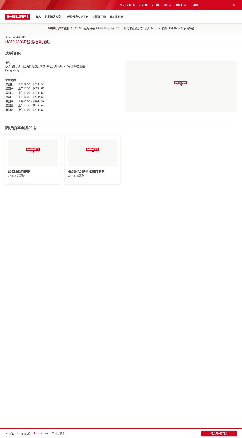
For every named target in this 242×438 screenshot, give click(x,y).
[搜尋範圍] (234, 5)
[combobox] (214, 5)
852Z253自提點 (19, 171)
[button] (180, 83)
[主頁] (17, 17)
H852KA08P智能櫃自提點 (86, 171)
